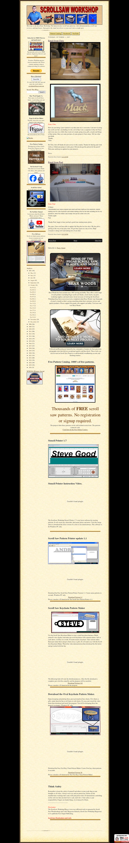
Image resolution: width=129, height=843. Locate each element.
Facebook (66, 34)
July (31, 278)
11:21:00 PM (65, 157)
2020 (30, 353)
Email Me (36, 79)
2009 (30, 326)
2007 (30, 271)
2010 (30, 329)
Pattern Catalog (55, 34)
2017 (30, 346)
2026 (30, 367)
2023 (30, 360)
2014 (30, 339)
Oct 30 (32, 315)
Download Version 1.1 (75, 597)
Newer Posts (52, 240)
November (33, 319)
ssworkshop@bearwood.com (36, 86)
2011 (30, 331)
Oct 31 (32, 317)
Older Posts (98, 240)
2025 (30, 365)
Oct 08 (32, 299)
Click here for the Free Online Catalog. (75, 430)
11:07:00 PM (65, 234)
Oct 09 (32, 301)
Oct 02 (32, 287)
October (32, 285)
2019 (30, 351)
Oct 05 (32, 292)
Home (75, 240)
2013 (30, 336)
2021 (30, 355)
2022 (30, 358)
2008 (30, 324)
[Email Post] (69, 157)
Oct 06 (32, 294)
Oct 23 (32, 308)
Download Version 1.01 (75, 683)
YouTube (75, 34)
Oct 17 (32, 306)
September (33, 283)
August (32, 280)
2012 (30, 334)
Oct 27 (32, 310)
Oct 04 (32, 290)
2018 (30, 348)
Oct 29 (32, 313)
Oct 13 (32, 303)
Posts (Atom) (61, 248)
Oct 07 (32, 297)
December (33, 322)
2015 (30, 341)
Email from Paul (55, 162)
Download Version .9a (75, 772)
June (31, 275)
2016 (30, 343)
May (31, 273)
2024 (30, 363)
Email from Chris (56, 40)
